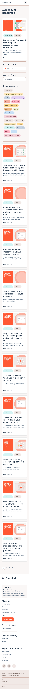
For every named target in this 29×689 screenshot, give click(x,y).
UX (7, 98)
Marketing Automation (11, 105)
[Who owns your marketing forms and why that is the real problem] (14, 529)
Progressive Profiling (18, 98)
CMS (6, 131)
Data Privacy (8, 120)
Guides (4, 641)
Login (3, 615)
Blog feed (5, 638)
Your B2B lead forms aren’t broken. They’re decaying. (13, 293)
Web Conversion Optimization (13, 94)
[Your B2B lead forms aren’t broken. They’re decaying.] (14, 276)
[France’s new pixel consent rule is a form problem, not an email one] (14, 193)
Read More (6, 58)
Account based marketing (12, 135)
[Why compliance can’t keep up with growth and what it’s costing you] (14, 319)
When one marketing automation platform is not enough (13, 461)
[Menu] (25, 2)
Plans (3, 607)
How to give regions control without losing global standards (13, 503)
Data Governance (10, 124)
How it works (6, 604)
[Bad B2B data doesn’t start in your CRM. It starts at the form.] (14, 234)
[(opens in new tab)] (4, 666)
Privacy (7, 101)
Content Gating (9, 127)
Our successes (6, 628)
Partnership (15, 101)
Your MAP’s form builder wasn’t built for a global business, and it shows (14, 167)
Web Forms (8, 90)
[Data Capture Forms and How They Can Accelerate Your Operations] (14, 25)
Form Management (10, 116)
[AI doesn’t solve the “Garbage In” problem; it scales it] (14, 361)
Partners (4, 657)
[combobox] (13, 79)
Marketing (8, 109)
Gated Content (9, 113)
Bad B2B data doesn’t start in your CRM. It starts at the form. (13, 251)
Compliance (20, 127)
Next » (17, 567)
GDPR (16, 109)
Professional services (8, 612)
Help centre (5, 651)
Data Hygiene (19, 120)
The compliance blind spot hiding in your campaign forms (13, 419)
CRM (20, 124)
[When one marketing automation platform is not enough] (14, 445)
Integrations (5, 610)
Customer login (6, 654)
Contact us (5, 660)
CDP (14, 131)
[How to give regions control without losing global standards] (14, 487)
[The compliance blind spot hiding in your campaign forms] (14, 402)
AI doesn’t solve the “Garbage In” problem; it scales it (14, 377)
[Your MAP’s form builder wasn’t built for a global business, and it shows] (14, 150)
